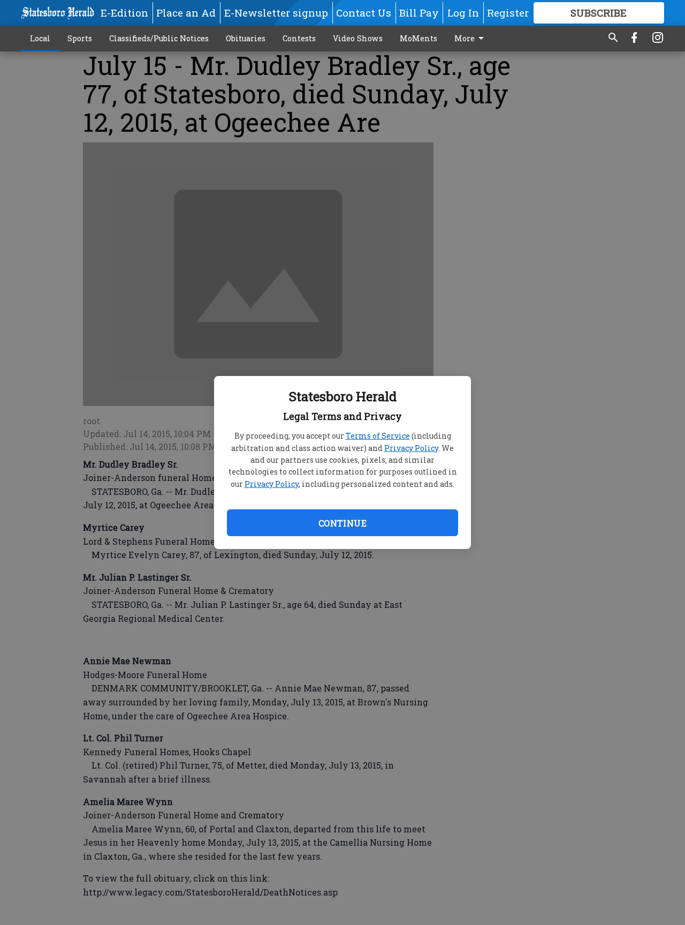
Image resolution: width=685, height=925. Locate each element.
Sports (79, 38)
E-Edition (124, 12)
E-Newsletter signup (276, 12)
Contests (299, 38)
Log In (463, 12)
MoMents (418, 38)
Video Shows (358, 38)
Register (508, 12)
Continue (342, 523)
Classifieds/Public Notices (159, 38)
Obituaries (245, 38)
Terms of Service (378, 436)
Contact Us (363, 12)
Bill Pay (419, 12)
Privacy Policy (411, 448)
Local (40, 38)
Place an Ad (186, 12)
